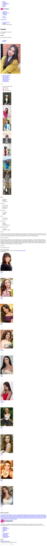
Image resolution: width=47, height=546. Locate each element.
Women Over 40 (28, 516)
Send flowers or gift (6, 79)
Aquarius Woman (19, 517)
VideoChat (5, 527)
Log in (4, 1)
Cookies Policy (5, 537)
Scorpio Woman (9, 516)
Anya (1, 454)
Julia (1, 324)
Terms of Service (6, 533)
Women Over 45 (34, 516)
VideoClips (5, 529)
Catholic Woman (32, 517)
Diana (1, 427)
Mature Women (21, 515)
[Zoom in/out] (3, 83)
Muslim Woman (27, 515)
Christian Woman (6, 518)
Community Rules (6, 536)
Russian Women (13, 517)
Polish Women (43, 515)
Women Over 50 (40, 516)
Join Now (4, 17)
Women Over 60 (7, 517)
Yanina (1, 298)
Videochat (4, 40)
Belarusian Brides (27, 514)
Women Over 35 (21, 516)
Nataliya (1, 350)
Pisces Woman (32, 515)
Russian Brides (3, 514)
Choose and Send (22, 250)
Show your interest (6, 77)
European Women (38, 517)
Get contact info (6, 80)
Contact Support (3, 19)
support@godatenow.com (5, 541)
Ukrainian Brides (20, 514)
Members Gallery (6, 528)
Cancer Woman (3, 515)
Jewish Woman (15, 515)
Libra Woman (38, 514)
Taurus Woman (38, 515)
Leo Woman (15, 514)
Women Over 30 (15, 516)
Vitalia (1, 376)
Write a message (6, 76)
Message (4, 41)
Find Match (5, 530)
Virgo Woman (43, 514)
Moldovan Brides (9, 514)
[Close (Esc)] (0, 83)
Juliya (1, 272)
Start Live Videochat (6, 75)
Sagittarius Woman (13, 518)
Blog (4, 531)
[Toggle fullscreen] (2, 83)
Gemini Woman (9, 515)
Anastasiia (2, 401)
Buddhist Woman (26, 517)
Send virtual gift (6, 81)
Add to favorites (6, 78)
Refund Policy (5, 535)
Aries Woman (32, 514)
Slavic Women (3, 516)
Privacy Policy (5, 534)
